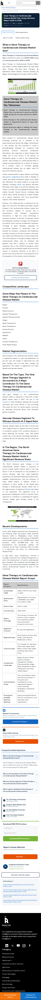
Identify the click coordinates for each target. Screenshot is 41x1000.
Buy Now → (20, 857)
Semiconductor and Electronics (13, 971)
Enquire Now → (20, 741)
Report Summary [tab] (8, 32)
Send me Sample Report (10, 996)
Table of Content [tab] (8, 38)
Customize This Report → (20, 722)
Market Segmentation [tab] (21, 32)
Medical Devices (8, 957)
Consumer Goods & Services (12, 964)
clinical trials (29, 489)
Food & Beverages (9, 974)
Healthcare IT (7, 960)
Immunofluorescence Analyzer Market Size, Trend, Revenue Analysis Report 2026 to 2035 (20, 901)
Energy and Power (8, 988)
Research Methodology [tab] (22, 38)
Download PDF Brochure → (20, 839)
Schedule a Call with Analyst (20, 875)
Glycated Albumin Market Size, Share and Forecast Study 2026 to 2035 (20, 896)
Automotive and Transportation (13, 991)
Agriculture (6, 967)
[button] (9, 2)
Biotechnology (7, 984)
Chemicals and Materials (11, 981)
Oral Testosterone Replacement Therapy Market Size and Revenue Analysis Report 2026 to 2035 (19, 890)
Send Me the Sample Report (20, 277)
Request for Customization (30, 996)
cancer (19, 184)
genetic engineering (13, 177)
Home (3, 7)
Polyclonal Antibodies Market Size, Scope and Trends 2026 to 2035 (18, 885)
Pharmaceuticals (11, 7)
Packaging (5, 977)
